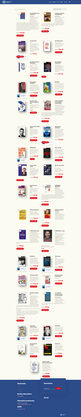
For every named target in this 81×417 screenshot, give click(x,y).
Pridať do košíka (20, 35)
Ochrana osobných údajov (21, 409)
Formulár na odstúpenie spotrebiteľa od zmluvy (24, 404)
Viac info (43, 76)
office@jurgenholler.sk (20, 396)
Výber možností (33, 112)
